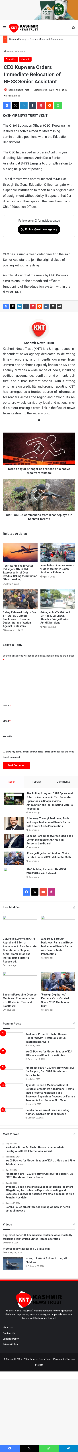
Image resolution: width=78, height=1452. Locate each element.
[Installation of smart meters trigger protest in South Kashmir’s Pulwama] (57, 552)
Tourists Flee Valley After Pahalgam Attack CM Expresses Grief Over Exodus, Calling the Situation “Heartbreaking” (20, 572)
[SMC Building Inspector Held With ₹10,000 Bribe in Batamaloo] (14, 874)
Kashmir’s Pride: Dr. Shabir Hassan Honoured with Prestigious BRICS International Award (46, 1038)
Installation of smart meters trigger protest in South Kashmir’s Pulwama (57, 569)
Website (7, 736)
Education (20, 51)
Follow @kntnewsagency (39, 229)
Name (7, 705)
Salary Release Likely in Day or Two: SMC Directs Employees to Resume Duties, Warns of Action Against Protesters (19, 619)
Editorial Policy (11, 1338)
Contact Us (9, 1333)
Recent (12, 781)
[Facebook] (6, 306)
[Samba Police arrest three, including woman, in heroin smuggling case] (13, 1115)
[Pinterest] (33, 306)
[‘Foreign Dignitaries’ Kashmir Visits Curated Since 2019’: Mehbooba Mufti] (14, 858)
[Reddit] (39, 306)
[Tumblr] (26, 306)
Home (9, 51)
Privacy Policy (10, 1344)
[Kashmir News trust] (23, 28)
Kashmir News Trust (19, 90)
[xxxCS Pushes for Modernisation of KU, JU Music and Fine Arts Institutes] (13, 1056)
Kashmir (25, 59)
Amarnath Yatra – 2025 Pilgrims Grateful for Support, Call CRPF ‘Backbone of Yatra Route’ (50, 1071)
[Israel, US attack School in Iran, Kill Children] (13, 1263)
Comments (63, 781)
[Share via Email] (53, 306)
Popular (36, 781)
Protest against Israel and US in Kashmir (27, 1248)
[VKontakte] (46, 306)
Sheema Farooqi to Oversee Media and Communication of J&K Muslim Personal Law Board (49, 839)
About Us (8, 1327)
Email (7, 720)
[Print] (59, 306)
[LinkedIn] (19, 306)
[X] (12, 306)
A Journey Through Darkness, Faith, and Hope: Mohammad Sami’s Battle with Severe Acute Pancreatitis (48, 822)
